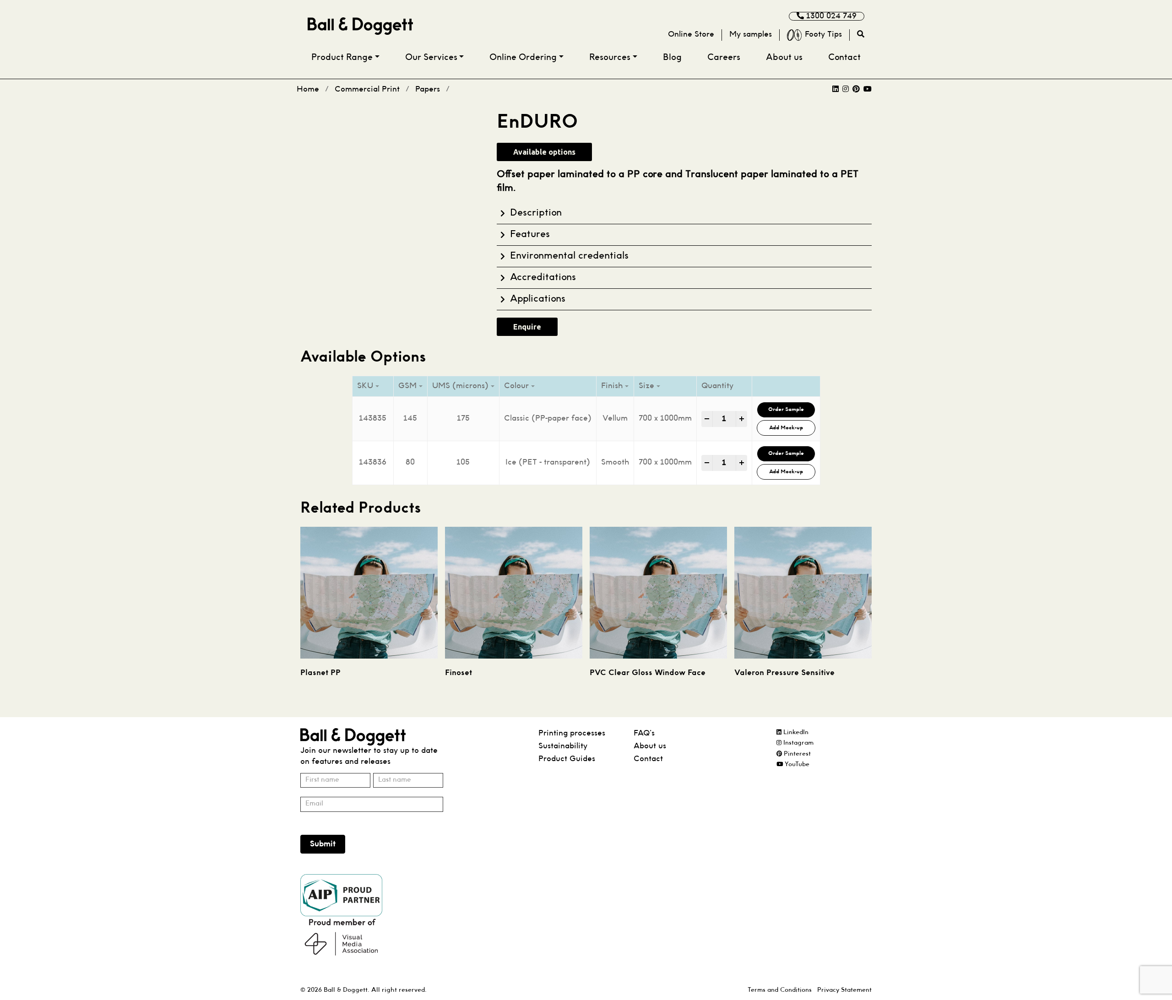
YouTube (796, 765)
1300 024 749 (830, 16)
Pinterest (796, 754)
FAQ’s (644, 733)
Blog (672, 58)
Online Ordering (523, 58)
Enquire (527, 327)
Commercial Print (367, 89)
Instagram (797, 743)
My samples (750, 34)
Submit (323, 844)
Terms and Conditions (780, 990)
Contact (844, 58)
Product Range (342, 58)
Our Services (431, 58)
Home (308, 89)
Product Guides (566, 759)
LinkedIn (794, 732)
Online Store (691, 34)
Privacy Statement (844, 990)
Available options (544, 152)
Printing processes (571, 733)
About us (784, 58)
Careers (723, 58)
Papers (427, 89)
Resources (609, 58)
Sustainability (562, 746)
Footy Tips (823, 34)
